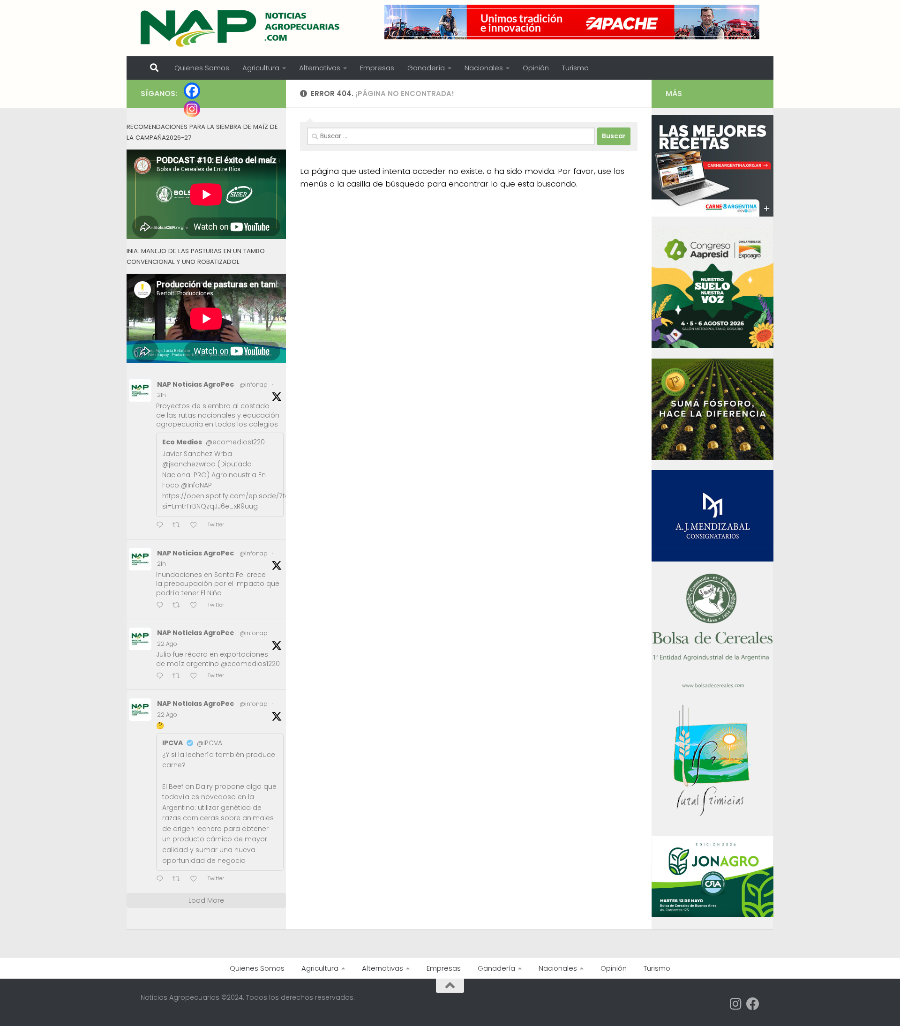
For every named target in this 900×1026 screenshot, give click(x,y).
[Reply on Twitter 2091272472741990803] (162, 676)
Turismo (575, 68)
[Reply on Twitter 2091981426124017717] (162, 605)
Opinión (536, 68)
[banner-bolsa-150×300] (712, 686)
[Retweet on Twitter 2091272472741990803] (179, 676)
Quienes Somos (201, 68)
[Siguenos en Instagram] (735, 1004)
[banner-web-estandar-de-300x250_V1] (712, 457)
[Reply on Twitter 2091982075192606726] (162, 525)
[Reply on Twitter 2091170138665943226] (162, 879)
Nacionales (484, 68)
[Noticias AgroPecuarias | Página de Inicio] (241, 28)
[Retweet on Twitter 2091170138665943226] (179, 879)
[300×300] (712, 346)
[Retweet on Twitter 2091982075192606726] (179, 525)
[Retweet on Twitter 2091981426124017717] (179, 605)
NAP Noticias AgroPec (195, 384)
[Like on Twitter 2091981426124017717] (196, 605)
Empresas (377, 68)
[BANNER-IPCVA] (712, 214)
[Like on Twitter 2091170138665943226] (196, 879)
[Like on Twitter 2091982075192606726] (196, 525)
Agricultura (260, 68)
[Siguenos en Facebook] (752, 1004)
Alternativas (319, 68)
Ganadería (426, 68)
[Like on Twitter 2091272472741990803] (196, 676)
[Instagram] (192, 109)
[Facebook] (192, 90)
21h (161, 395)
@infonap (254, 385)
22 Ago (167, 644)
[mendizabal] (712, 559)
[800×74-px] (571, 22)
